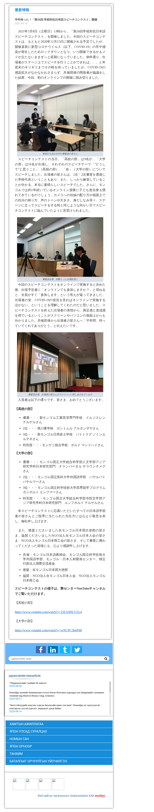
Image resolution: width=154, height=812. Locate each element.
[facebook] (41, 649)
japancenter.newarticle (25, 676)
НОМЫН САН (19, 739)
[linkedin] (53, 649)
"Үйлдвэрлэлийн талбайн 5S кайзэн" (28, 683)
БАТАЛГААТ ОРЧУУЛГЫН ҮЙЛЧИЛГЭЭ (38, 761)
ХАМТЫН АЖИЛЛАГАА (26, 724)
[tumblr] (65, 649)
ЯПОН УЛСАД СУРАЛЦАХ (28, 731)
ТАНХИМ (16, 754)
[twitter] (77, 649)
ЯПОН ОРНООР (21, 746)
